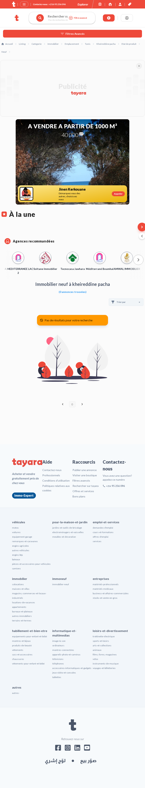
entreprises (101, 578)
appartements (19, 607)
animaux (97, 650)
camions (16, 568)
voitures (16, 532)
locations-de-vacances (23, 602)
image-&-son (59, 640)
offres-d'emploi (100, 536)
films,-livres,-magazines (105, 654)
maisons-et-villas (20, 588)
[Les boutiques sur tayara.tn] (100, 4)
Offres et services (83, 491)
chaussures (18, 659)
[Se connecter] (127, 18)
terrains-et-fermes (21, 620)
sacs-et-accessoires (22, 654)
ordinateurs (58, 645)
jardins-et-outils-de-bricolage (67, 527)
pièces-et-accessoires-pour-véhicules (31, 564)
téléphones (58, 663)
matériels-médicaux (103, 588)
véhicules (18, 522)
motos (15, 527)
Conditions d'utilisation (56, 480)
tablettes (56, 677)
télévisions (57, 659)
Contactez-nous (52, 470)
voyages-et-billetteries (104, 668)
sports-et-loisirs (101, 640)
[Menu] (24, 4)
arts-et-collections (102, 645)
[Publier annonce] (109, 18)
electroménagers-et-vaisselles (68, 532)
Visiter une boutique (84, 475)
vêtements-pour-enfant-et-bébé (28, 663)
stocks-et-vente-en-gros (105, 597)
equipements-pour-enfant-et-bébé (29, 636)
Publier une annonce (84, 470)
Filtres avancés (81, 480)
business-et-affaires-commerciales (111, 593)
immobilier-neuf (60, 584)
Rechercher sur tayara (85, 485)
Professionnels (51, 475)
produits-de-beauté (22, 645)
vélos (95, 659)
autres (16, 687)
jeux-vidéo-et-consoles (64, 672)
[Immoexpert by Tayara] (110, 4)
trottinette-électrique (104, 636)
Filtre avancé (80, 17)
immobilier (19, 578)
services (97, 541)
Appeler (118, 193)
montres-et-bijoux (21, 640)
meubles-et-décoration (64, 536)
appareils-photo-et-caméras (66, 654)
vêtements (17, 650)
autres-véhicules (20, 550)
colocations (18, 584)
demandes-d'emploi (103, 527)
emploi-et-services (106, 522)
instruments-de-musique (106, 663)
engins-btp (17, 554)
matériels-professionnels (106, 584)
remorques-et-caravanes (25, 541)
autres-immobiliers (22, 616)
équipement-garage (22, 536)
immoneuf (59, 578)
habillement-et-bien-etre (29, 631)
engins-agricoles (20, 545)
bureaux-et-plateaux (22, 611)
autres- (15, 693)
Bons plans (78, 496)
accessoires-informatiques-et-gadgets (71, 668)
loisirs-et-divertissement (110, 631)
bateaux (16, 559)
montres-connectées (63, 650)
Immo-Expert (24, 495)
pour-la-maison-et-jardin (69, 522)
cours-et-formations (103, 532)
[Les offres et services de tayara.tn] (129, 4)
